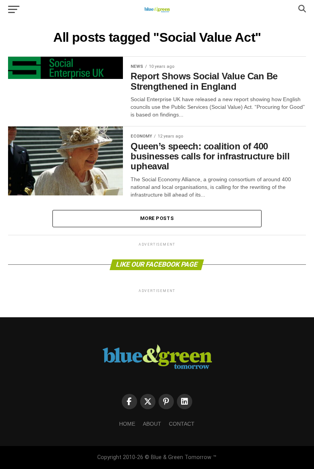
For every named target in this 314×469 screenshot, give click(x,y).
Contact (182, 424)
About (152, 424)
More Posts (157, 218)
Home (127, 424)
